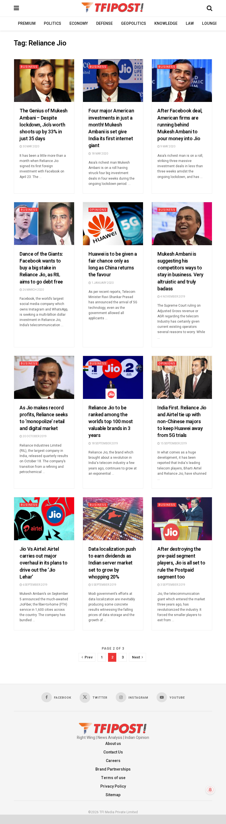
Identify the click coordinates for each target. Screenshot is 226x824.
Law (190, 23)
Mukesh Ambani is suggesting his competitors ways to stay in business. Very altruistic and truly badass (180, 271)
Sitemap (113, 795)
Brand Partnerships (113, 769)
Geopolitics (133, 23)
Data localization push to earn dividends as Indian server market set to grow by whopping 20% (112, 563)
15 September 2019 (173, 443)
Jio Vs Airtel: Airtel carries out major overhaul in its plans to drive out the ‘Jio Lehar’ (43, 563)
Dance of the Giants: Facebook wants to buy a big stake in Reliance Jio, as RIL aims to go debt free (41, 268)
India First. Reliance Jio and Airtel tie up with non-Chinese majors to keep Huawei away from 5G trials (181, 421)
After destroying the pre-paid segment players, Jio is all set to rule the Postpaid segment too (181, 563)
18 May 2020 (99, 154)
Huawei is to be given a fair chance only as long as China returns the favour (112, 264)
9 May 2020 (167, 146)
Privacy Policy (113, 786)
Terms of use (113, 778)
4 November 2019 (172, 297)
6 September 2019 (34, 585)
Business (29, 67)
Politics (52, 23)
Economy (78, 23)
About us (113, 744)
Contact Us (113, 752)
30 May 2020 (30, 146)
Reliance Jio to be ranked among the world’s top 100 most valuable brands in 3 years (110, 421)
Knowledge (165, 23)
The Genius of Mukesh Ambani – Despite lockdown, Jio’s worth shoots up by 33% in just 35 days (44, 124)
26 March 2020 (33, 290)
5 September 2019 (103, 585)
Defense (104, 23)
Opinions (98, 210)
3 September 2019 (172, 585)
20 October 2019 (34, 436)
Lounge (209, 23)
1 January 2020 (102, 283)
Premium (27, 23)
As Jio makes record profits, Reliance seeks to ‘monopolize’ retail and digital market (44, 418)
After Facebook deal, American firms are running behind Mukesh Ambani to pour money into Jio (179, 124)
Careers (113, 761)
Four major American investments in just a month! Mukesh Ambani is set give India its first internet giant (111, 128)
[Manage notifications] (210, 789)
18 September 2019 (104, 443)
